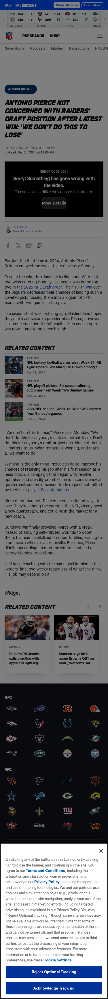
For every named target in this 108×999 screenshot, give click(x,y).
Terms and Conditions (45, 870)
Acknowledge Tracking (54, 988)
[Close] (101, 851)
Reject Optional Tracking (54, 971)
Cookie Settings (57, 960)
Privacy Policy (47, 881)
